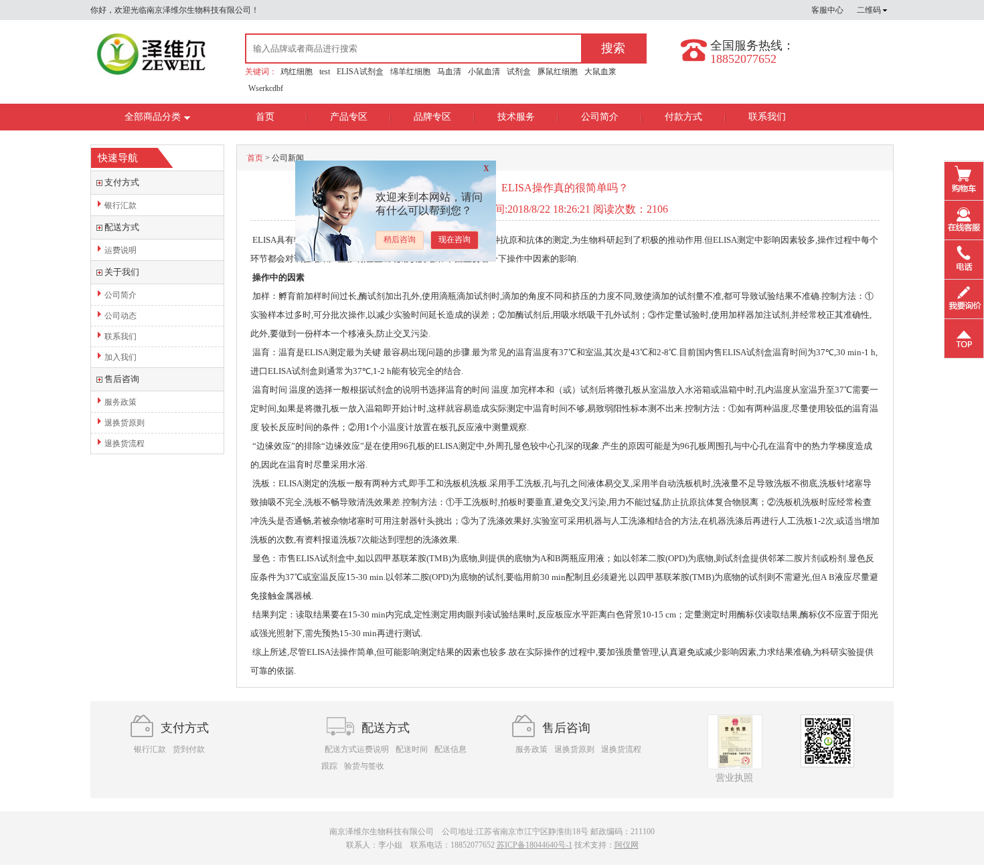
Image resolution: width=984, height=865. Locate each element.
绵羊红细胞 (410, 71)
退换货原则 (124, 422)
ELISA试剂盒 (360, 71)
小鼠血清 (484, 71)
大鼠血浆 (600, 71)
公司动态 (120, 315)
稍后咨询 (400, 239)
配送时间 (412, 749)
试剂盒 (519, 71)
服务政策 (120, 402)
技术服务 (516, 117)
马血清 (449, 71)
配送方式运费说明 (357, 749)
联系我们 (767, 117)
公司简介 (600, 117)
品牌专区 (432, 117)
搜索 (613, 48)
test (324, 71)
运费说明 (120, 250)
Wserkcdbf (265, 88)
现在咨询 (454, 239)
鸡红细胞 (296, 71)
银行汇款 (120, 205)
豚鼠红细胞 (558, 71)
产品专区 (348, 117)
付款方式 (683, 117)
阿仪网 (626, 845)
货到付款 (189, 749)
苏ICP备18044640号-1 (534, 845)
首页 (265, 117)
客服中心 (827, 10)
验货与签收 (364, 766)
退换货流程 (124, 443)
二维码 (870, 10)
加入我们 (120, 357)
